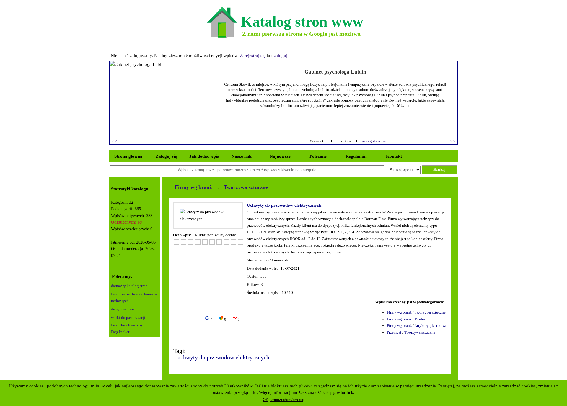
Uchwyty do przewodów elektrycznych (284, 205)
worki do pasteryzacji (128, 317)
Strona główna (128, 156)
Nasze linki (242, 156)
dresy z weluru (122, 309)
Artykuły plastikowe (430, 325)
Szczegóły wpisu (374, 141)
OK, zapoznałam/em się (283, 399)
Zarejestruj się (252, 55)
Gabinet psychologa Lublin (335, 72)
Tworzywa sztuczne (246, 187)
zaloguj (280, 55)
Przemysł (394, 332)
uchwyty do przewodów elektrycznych (223, 357)
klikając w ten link (338, 392)
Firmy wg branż (193, 187)
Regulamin (356, 156)
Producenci (424, 319)
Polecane (318, 156)
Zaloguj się (166, 156)
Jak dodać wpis (204, 156)
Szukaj (439, 169)
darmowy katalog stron (129, 285)
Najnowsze (280, 156)
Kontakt (394, 156)
